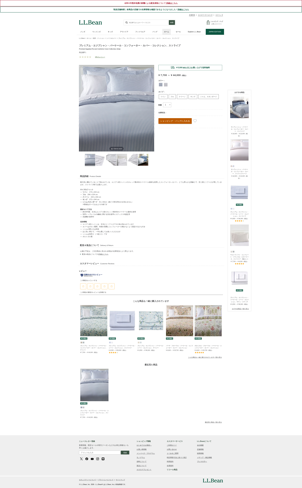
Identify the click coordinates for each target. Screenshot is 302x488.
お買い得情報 (142, 449)
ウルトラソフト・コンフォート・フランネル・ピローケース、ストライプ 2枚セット (239, 257)
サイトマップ (120, 480)
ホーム (166, 32)
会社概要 (200, 445)
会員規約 (170, 466)
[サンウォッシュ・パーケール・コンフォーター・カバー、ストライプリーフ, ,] (231, 166)
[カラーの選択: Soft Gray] (166, 84)
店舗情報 (192, 15)
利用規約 (170, 461)
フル (172, 97)
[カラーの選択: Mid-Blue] (160, 84)
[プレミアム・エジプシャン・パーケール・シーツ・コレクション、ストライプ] (239, 183)
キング (192, 97)
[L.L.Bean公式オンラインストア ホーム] (90, 21)
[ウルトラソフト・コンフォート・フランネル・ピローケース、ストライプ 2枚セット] (239, 225)
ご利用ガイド (172, 445)
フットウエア (140, 32)
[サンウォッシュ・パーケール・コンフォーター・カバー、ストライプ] (239, 98)
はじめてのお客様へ (144, 445)
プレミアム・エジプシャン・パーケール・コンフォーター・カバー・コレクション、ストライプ (94, 413)
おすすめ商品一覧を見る (240, 309)
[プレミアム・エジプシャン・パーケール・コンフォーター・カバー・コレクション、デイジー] (93, 320)
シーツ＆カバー (111, 38)
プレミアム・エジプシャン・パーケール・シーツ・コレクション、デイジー (150, 347)
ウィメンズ (96, 32)
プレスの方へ (202, 461)
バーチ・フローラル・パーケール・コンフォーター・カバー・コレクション (179, 347)
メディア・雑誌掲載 (204, 457)
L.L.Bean (82, 38)
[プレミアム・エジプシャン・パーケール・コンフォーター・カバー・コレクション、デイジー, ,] (81, 342)
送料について (142, 461)
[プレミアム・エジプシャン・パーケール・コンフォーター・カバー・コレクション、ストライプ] (94, 385)
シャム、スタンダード (208, 97)
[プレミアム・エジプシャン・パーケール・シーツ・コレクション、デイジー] (151, 320)
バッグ (154, 32)
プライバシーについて (105, 480)
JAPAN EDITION (215, 32)
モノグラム (141, 457)
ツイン (163, 97)
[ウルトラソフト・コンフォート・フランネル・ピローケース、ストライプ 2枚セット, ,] (231, 251)
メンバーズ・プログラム (146, 453)
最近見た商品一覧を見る (213, 422)
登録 (125, 453)
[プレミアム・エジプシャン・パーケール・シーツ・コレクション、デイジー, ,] (138, 342)
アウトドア (124, 32)
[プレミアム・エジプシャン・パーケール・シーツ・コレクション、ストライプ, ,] (231, 209)
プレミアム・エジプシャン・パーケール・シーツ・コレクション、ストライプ (239, 214)
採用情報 (200, 453)
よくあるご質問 (172, 453)
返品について (142, 466)
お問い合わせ (172, 449)
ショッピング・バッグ (175, 121)
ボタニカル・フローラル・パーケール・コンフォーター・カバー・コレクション (208, 347)
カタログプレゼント (144, 470)
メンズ (82, 32)
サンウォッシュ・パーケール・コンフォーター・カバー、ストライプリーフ (239, 171)
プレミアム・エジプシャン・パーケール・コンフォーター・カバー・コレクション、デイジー (93, 348)
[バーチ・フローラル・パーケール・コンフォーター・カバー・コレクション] (179, 320)
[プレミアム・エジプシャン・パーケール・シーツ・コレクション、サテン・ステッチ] (239, 268)
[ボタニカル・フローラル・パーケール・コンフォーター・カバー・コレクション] (208, 320)
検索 (172, 22)
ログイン (218, 15)
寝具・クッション (98, 38)
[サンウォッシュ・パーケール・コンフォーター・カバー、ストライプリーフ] (239, 140)
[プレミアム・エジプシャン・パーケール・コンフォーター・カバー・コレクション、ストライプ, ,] (81, 407)
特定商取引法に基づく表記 (177, 457)
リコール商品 (172, 470)
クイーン (182, 97)
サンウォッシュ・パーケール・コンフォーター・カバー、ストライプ (239, 129)
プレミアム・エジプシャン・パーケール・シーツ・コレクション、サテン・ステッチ (239, 300)
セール (178, 32)
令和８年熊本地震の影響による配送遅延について (151, 3)
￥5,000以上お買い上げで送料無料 (193, 68)
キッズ (110, 32)
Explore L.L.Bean (194, 32)
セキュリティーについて (87, 480)
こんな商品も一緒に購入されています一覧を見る (205, 357)
